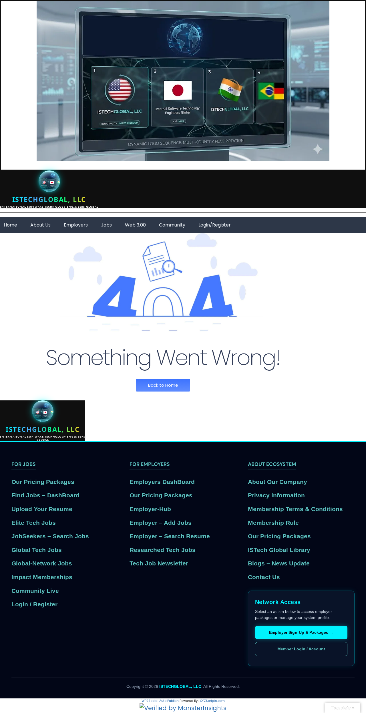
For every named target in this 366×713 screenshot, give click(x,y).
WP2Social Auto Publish (160, 700)
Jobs (106, 225)
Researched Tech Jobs (163, 550)
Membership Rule (273, 522)
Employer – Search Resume (170, 536)
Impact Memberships (41, 577)
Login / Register (34, 604)
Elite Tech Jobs (33, 522)
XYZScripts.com (212, 700)
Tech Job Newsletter (159, 563)
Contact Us (264, 577)
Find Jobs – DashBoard (45, 495)
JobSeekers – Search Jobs (50, 536)
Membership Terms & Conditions (295, 509)
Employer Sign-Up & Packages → (301, 632)
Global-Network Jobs (41, 563)
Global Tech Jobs (36, 550)
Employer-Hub (150, 509)
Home (10, 225)
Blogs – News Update (279, 563)
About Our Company (277, 481)
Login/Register (214, 225)
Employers (76, 225)
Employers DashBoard (162, 481)
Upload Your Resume (41, 509)
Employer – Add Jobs (161, 522)
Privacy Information (276, 495)
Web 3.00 (135, 225)
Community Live (35, 590)
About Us (40, 225)
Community (172, 225)
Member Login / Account (301, 649)
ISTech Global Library (279, 550)
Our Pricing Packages (42, 481)
